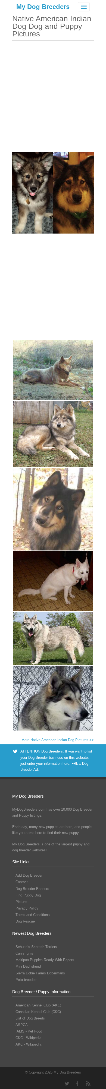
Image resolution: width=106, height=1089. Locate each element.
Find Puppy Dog (28, 895)
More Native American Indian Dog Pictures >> (57, 740)
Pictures (22, 902)
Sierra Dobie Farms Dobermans (40, 973)
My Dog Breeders (43, 6)
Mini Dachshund (28, 966)
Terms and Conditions (32, 915)
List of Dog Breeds (30, 1018)
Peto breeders (26, 980)
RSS (88, 1083)
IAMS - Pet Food (28, 1031)
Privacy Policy (26, 908)
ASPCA (21, 1025)
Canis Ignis (24, 953)
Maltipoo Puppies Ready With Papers (44, 960)
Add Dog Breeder (28, 875)
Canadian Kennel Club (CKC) (38, 1012)
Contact (21, 882)
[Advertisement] (53, 99)
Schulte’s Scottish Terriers (36, 947)
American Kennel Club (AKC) (38, 1005)
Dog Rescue (25, 921)
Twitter (66, 1083)
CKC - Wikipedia (28, 1038)
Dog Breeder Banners (32, 889)
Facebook (77, 1083)
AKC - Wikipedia (28, 1044)
